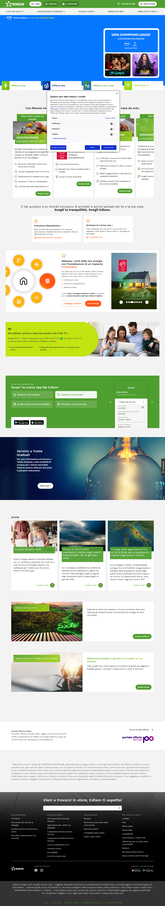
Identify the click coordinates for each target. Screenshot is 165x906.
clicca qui (118, 890)
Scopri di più (93, 300)
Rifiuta (92, 147)
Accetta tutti (108, 147)
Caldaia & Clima (85, 11)
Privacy (46, 899)
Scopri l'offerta (142, 633)
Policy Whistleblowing (113, 899)
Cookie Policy (57, 899)
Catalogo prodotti (72, 300)
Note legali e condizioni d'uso (91, 899)
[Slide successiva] (147, 299)
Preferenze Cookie (71, 899)
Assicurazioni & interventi (50, 11)
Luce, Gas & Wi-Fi (14, 11)
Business (53, 4)
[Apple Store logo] (136, 867)
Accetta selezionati (58, 147)
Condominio (71, 4)
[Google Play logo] (148, 867)
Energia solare (115, 11)
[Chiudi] (117, 93)
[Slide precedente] (121, 299)
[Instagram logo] (41, 867)
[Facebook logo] (36, 867)
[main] (82, 451)
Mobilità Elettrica (147, 11)
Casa (37, 4)
